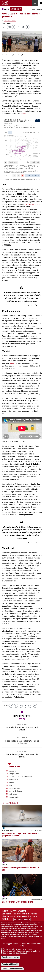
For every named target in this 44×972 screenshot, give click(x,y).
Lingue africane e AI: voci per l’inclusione (17, 901)
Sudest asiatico (15, 788)
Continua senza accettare (12, 969)
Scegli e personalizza (10, 957)
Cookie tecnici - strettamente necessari (17, 949)
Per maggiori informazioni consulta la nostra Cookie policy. (22, 944)
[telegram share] (13, 27)
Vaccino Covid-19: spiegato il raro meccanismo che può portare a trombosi (21, 834)
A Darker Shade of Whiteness (20, 777)
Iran (10, 785)
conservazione (15, 797)
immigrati (12, 771)
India (12, 363)
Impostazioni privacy (22, 919)
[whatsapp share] (9, 27)
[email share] (27, 27)
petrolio (12, 782)
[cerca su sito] (35, 3)
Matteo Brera (14, 779)
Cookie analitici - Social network (15, 953)
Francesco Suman (10, 21)
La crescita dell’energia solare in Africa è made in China (20, 868)
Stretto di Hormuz (16, 791)
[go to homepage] (5, 3)
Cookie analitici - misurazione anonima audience (21, 951)
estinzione (13, 794)
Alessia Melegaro (33, 204)
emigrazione (14, 774)
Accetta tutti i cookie (10, 964)
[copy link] (4, 27)
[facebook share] (18, 27)
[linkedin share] (23, 27)
